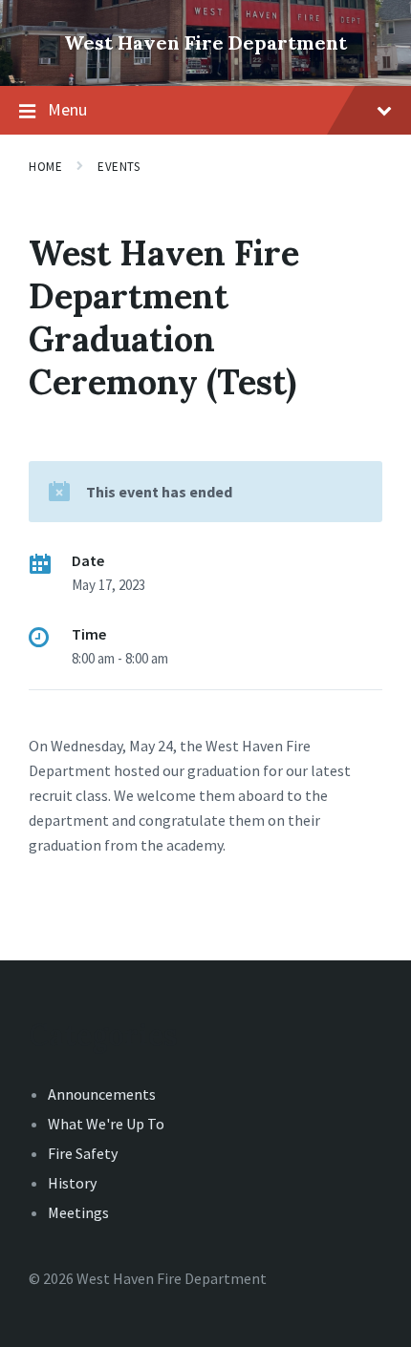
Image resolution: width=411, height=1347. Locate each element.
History (72, 1182)
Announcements (102, 1094)
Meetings (78, 1212)
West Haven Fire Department (205, 42)
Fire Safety (83, 1153)
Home (45, 166)
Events (118, 166)
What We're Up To (106, 1123)
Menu (67, 109)
